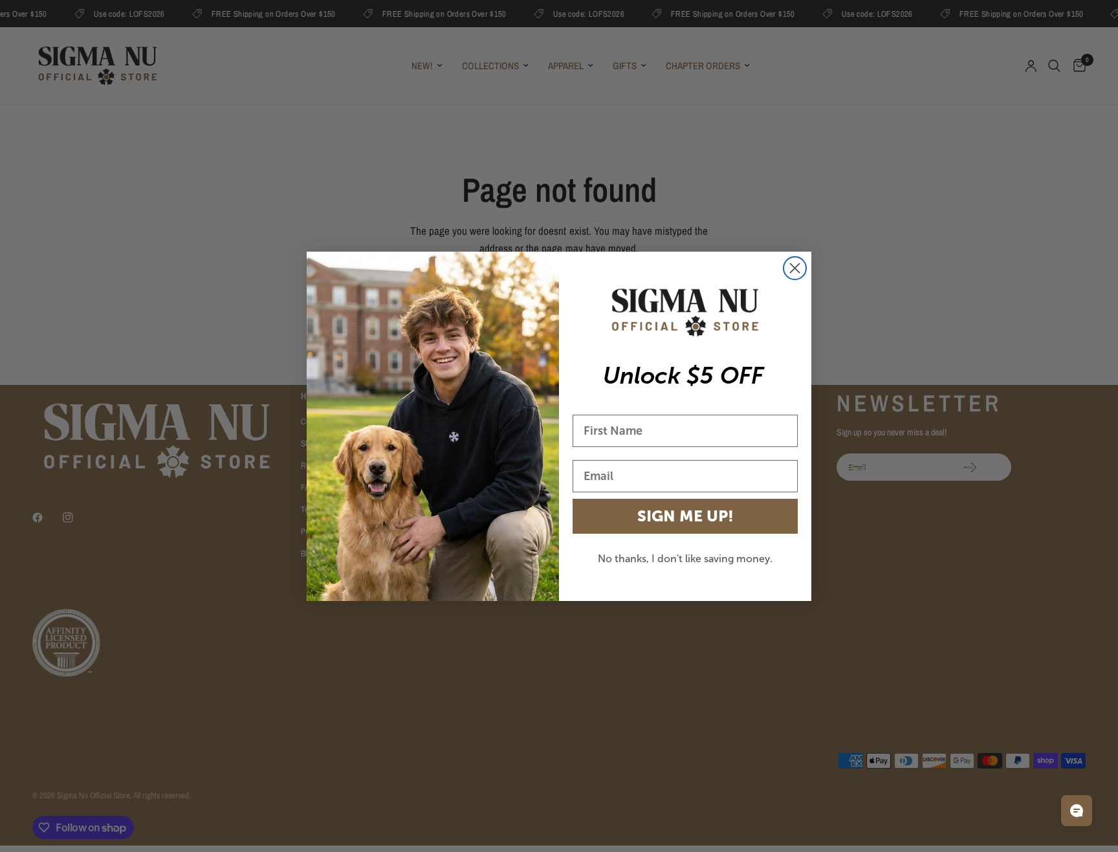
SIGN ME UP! (685, 516)
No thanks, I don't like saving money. (685, 558)
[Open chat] (1076, 810)
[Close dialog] (795, 268)
